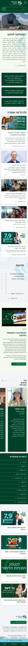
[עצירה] (25, 27)
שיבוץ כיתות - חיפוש (21, 474)
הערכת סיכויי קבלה (21, 498)
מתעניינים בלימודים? (16, 640)
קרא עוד (13, 293)
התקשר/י (23, 644)
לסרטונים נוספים (20, 364)
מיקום (4, 644)
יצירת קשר (6, 630)
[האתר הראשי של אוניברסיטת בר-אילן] (21, 618)
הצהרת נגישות (22, 637)
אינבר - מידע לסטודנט (20, 478)
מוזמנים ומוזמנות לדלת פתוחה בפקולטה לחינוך (17, 276)
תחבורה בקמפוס (22, 490)
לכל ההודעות (14, 298)
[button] (18, 27)
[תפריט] (25, 3)
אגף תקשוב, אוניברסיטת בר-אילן (15, 635)
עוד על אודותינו (22, 65)
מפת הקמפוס (23, 470)
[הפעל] (24, 27)
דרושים (24, 462)
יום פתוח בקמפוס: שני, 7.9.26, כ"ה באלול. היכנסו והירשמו (14, 102)
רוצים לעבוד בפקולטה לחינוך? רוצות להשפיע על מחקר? (14, 92)
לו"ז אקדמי (23, 482)
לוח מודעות (23, 466)
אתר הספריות (23, 494)
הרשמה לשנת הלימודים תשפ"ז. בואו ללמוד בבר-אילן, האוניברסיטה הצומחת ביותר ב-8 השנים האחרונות (14, 79)
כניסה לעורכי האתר (20, 622)
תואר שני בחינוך (13, 627)
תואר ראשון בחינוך (22, 627)
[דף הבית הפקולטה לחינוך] (12, 4)
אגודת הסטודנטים (22, 502)
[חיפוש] (4, 9)
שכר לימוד (23, 486)
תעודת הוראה (6, 627)
